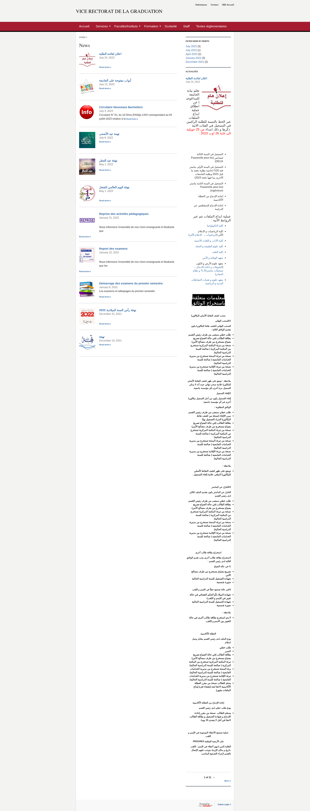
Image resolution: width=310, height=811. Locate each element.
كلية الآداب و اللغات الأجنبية (208, 240)
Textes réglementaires (211, 26)
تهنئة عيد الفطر (108, 160)
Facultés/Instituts (126, 26)
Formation (151, 26)
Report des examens (113, 248)
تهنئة (101, 336)
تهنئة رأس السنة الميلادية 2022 (117, 310)
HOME (82, 37)
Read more (105, 67)
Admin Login (223, 804)
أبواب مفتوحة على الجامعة (115, 80)
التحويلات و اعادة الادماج (209, 267)
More (226, 781)
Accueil (84, 26)
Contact (214, 5)
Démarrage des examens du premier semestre (131, 283)
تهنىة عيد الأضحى (109, 133)
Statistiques (201, 5)
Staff (186, 26)
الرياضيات (211, 234)
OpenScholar (205, 805)
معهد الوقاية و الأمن (212, 257)
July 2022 (191, 50)
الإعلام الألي (195, 234)
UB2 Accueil (228, 5)
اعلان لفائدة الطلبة (110, 53)
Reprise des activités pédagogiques (124, 214)
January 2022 (193, 58)
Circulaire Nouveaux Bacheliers (121, 107)
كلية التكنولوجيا (215, 225)
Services (102, 26)
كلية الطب (217, 252)
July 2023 (191, 46)
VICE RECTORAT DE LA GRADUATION (119, 11)
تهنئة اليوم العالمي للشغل (114, 187)
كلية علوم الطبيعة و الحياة (209, 246)
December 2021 (195, 61)
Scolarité (171, 26)
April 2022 (191, 54)
